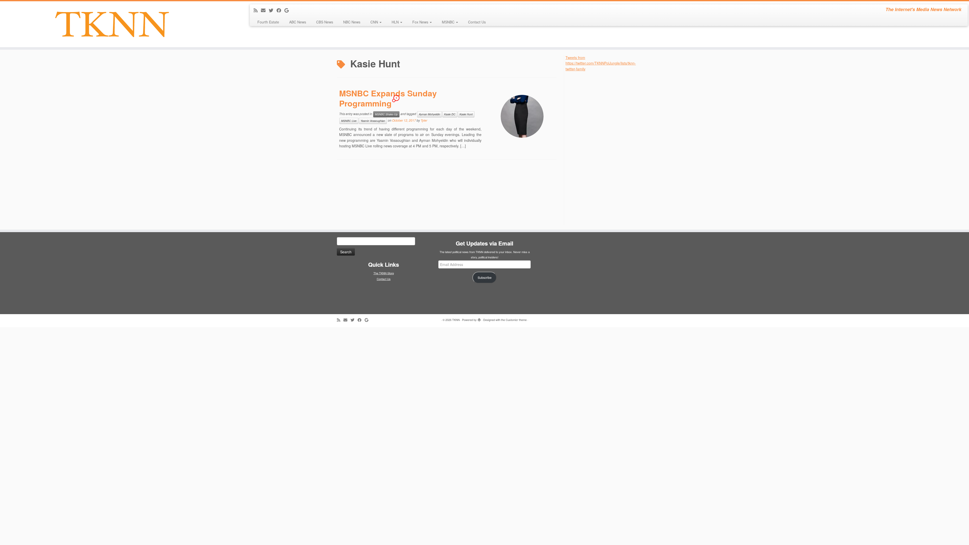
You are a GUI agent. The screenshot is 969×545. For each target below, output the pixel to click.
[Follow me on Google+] (288, 10)
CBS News (324, 21)
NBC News (351, 21)
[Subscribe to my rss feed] (257, 10)
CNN (374, 21)
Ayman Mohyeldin (429, 114)
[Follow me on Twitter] (273, 10)
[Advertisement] (603, 147)
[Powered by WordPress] (479, 318)
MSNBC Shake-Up (386, 114)
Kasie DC (449, 114)
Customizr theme (516, 320)
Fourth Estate (268, 21)
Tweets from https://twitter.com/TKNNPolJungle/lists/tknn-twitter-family (601, 63)
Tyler (424, 120)
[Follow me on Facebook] (280, 10)
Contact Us (477, 21)
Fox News (420, 21)
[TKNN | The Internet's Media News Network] (112, 24)
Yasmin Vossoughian (373, 121)
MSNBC (448, 21)
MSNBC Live (349, 121)
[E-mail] (265, 10)
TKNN (456, 320)
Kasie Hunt (466, 114)
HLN (396, 21)
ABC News (297, 21)
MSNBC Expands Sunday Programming (388, 98)
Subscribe (485, 277)
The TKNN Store (383, 273)
